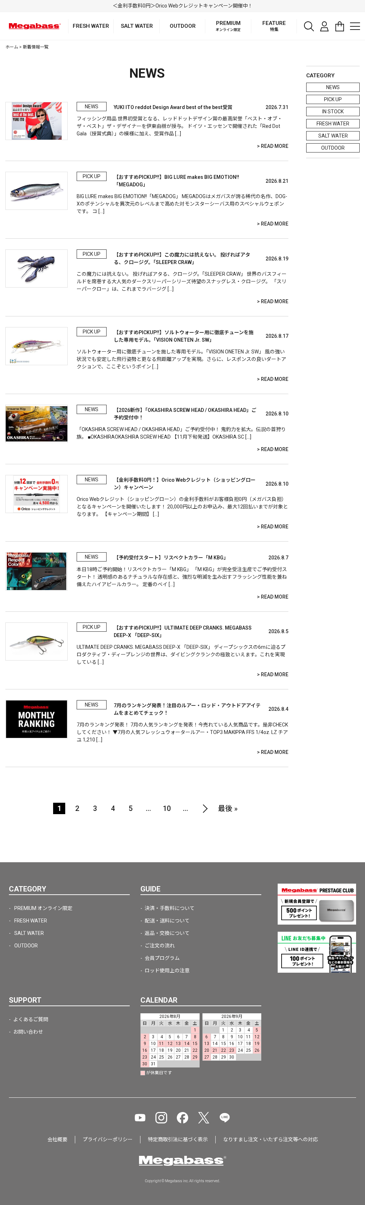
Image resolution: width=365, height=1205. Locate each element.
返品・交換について (167, 933)
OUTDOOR (333, 148)
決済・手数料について (170, 908)
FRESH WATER (333, 123)
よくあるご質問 (30, 1019)
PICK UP (333, 99)
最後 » (228, 808)
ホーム (11, 47)
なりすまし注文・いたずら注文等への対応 (270, 1139)
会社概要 (57, 1139)
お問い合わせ (28, 1032)
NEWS (333, 87)
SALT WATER (333, 136)
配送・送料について (167, 921)
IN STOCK (333, 111)
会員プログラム (162, 958)
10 (167, 808)
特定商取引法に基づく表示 (178, 1139)
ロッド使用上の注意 (167, 970)
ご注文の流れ (160, 945)
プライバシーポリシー (108, 1139)
